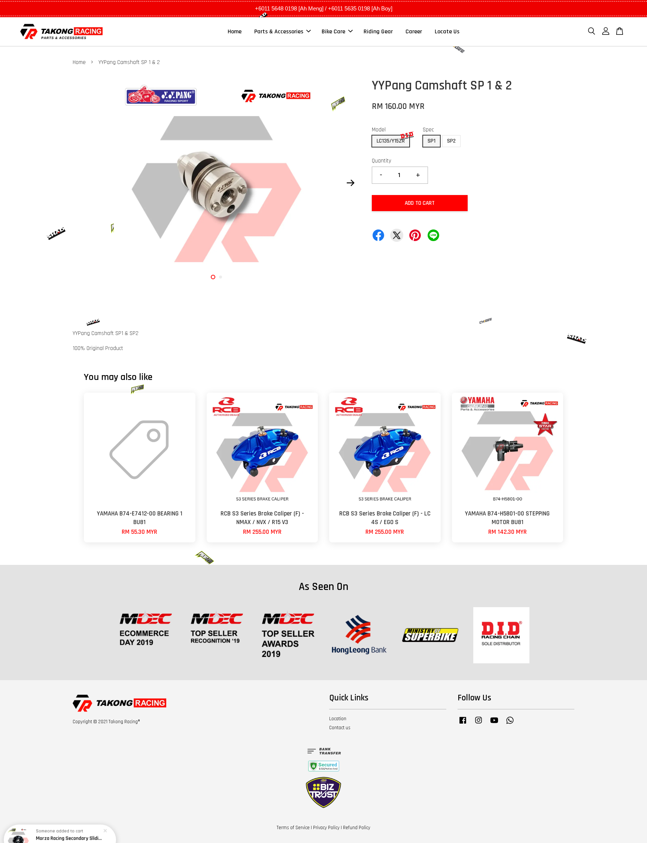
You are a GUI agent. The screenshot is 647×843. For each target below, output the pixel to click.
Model (379, 129)
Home (235, 32)
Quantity (381, 160)
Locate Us (447, 32)
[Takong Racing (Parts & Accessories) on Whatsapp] (510, 724)
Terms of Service (293, 828)
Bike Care (333, 32)
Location (337, 719)
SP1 (431, 140)
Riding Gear (378, 32)
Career (413, 32)
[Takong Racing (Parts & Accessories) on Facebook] (463, 724)
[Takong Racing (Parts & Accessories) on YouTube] (494, 724)
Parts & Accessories (278, 32)
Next (350, 182)
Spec (428, 129)
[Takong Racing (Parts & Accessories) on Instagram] (478, 724)
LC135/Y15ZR (391, 140)
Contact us (339, 728)
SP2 (451, 140)
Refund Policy (356, 828)
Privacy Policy (326, 828)
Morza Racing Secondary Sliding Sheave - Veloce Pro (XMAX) (69, 822)
